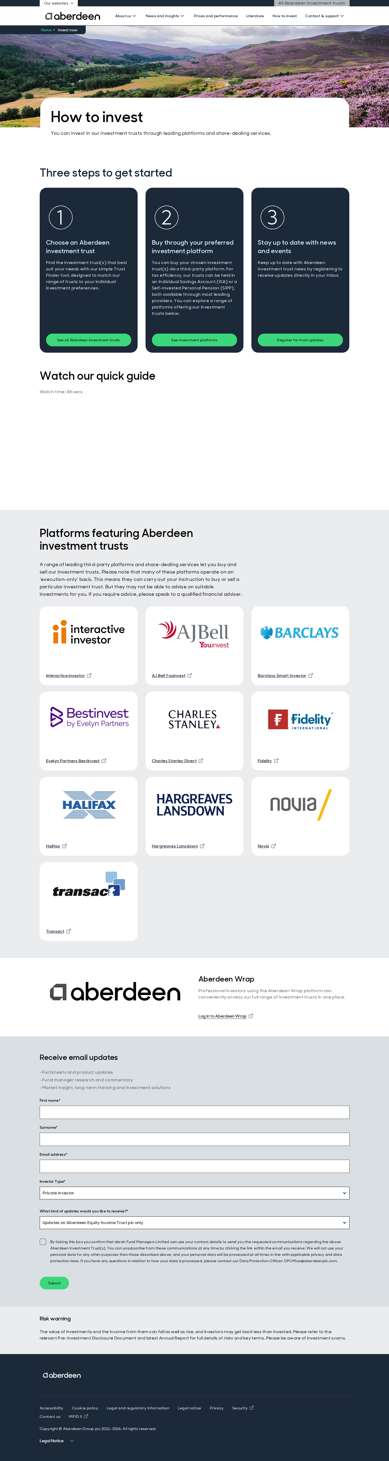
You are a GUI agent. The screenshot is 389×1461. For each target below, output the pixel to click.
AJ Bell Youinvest (172, 675)
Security (243, 1408)
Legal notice (189, 1408)
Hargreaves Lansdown (178, 846)
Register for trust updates (300, 340)
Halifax (56, 846)
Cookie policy (85, 1408)
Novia (267, 846)
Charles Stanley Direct (177, 761)
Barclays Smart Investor (285, 675)
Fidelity (268, 761)
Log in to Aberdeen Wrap (225, 1016)
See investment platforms (194, 340)
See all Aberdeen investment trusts (88, 340)
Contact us (50, 1416)
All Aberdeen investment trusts (311, 3)
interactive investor (68, 675)
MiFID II (78, 1416)
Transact (58, 931)
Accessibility (52, 1408)
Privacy (217, 1408)
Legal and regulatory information (138, 1408)
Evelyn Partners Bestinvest (76, 761)
